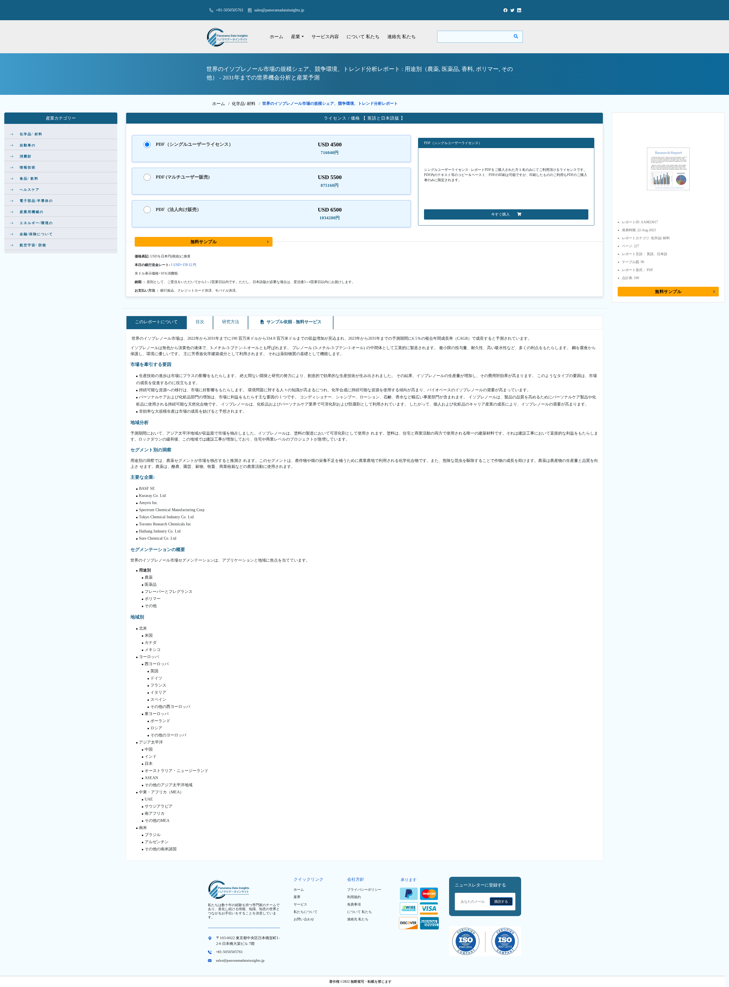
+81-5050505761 (229, 10)
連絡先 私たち (401, 36)
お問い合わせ (304, 919)
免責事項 (354, 904)
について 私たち (363, 36)
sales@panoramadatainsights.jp (279, 10)
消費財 (26, 156)
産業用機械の (32, 212)
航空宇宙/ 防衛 (33, 245)
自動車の (28, 145)
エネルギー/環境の (36, 223)
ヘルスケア (30, 190)
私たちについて (306, 912)
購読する (501, 902)
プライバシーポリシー (364, 890)
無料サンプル (204, 241)
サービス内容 (325, 36)
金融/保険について (36, 234)
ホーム (276, 36)
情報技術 (28, 167)
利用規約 (354, 897)
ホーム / (222, 103)
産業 (295, 36)
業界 (297, 897)
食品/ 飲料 (29, 179)
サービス (300, 904)
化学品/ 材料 (243, 103)
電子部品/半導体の (36, 201)
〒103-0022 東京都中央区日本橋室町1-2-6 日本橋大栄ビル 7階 (248, 941)
